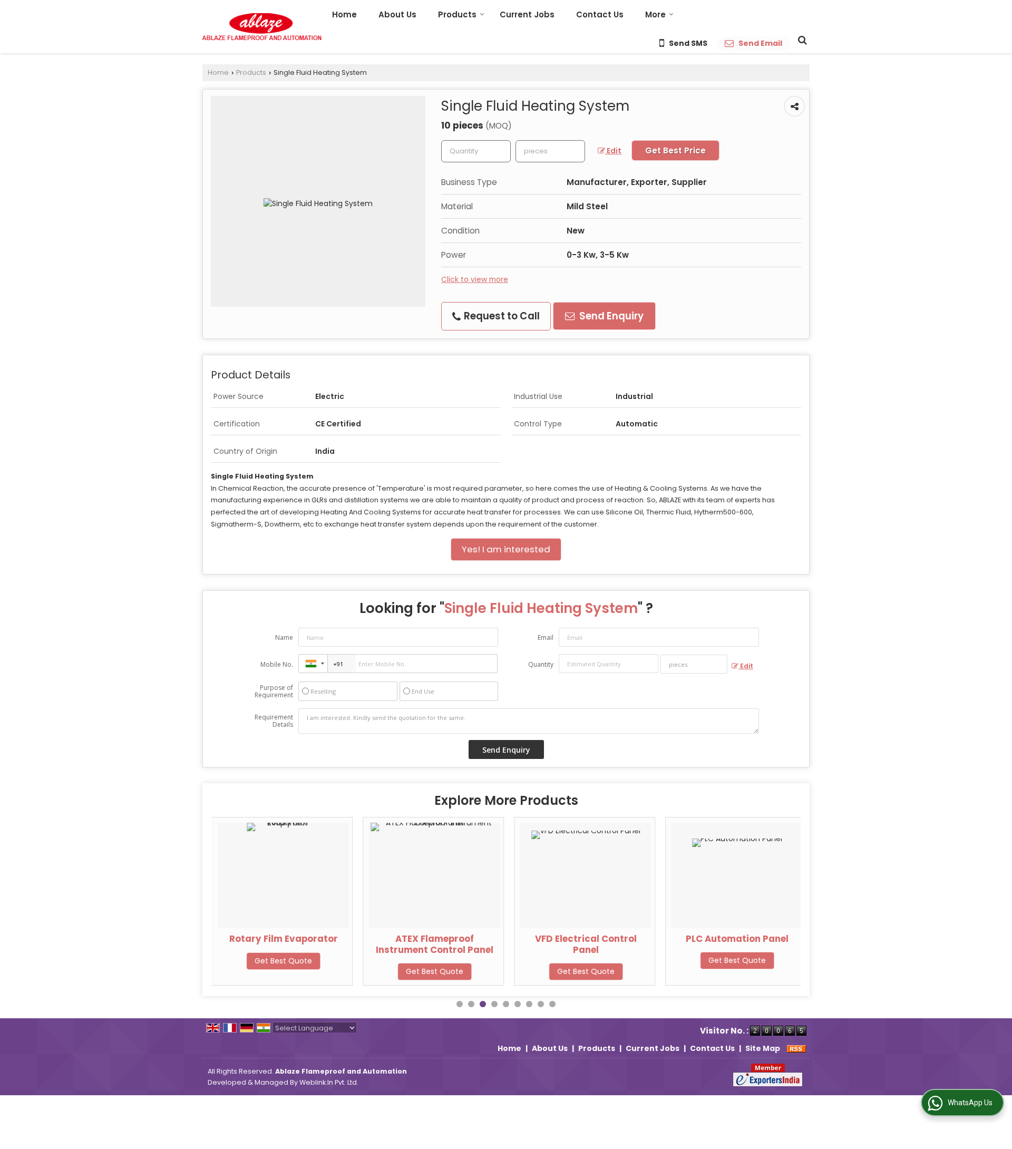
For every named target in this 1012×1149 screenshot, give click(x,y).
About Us (397, 14)
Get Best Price (675, 150)
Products (457, 14)
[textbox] (550, 151)
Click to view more (474, 279)
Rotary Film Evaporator (283, 938)
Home (344, 14)
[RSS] (796, 1048)
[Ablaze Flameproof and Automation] (262, 26)
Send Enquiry (610, 316)
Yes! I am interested (506, 549)
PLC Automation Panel (737, 938)
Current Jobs (527, 14)
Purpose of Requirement (274, 691)
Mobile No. (276, 664)
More (655, 14)
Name (284, 637)
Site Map (762, 1048)
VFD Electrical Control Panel (586, 944)
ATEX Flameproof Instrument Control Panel (434, 944)
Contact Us (600, 14)
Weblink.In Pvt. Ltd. (328, 1082)
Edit (613, 150)
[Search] (800, 39)
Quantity (540, 664)
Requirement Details (274, 721)
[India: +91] (313, 663)
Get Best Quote (283, 960)
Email (545, 637)
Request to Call (501, 316)
